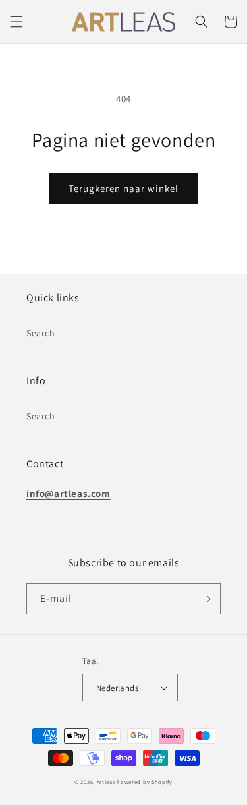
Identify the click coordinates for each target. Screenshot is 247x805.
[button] (16, 21)
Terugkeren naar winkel (123, 188)
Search (40, 333)
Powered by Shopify (145, 781)
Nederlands (117, 688)
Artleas (106, 781)
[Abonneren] (205, 598)
